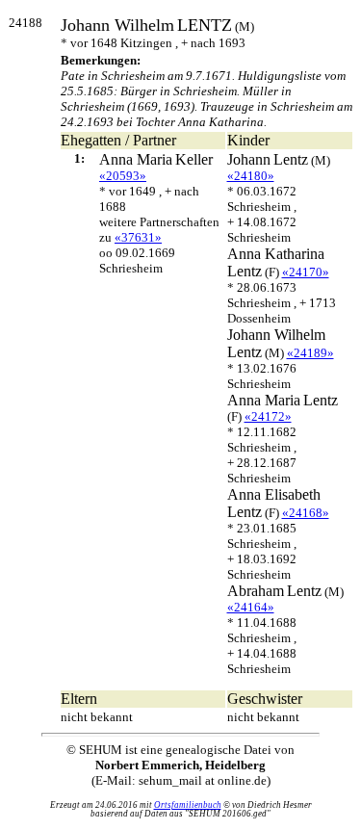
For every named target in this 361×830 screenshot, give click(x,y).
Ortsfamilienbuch (187, 805)
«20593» (122, 176)
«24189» (310, 353)
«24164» (250, 607)
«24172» (268, 416)
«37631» (138, 237)
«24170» (305, 272)
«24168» (305, 513)
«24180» (250, 176)
